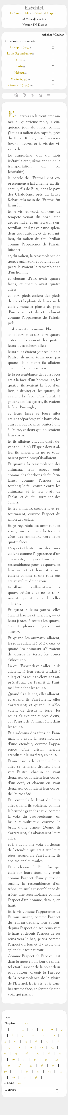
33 (46, 1060)
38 (42, 1066)
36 (19, 1066)
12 (54, 1036)
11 (43, 1036)
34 (56, 1060)
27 (37, 1054)
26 (26, 1054)
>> (26, 1024)
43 (38, 1072)
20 (19, 1048)
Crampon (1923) (19, 47)
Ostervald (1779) (18, 86)
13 (5, 1042)
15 (26, 1042)
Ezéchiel (37, 13)
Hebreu (19, 73)
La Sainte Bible (20, 13)
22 (41, 1048)
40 (5, 1072)
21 (31, 1048)
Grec (19, 60)
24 (5, 1054)
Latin (19, 67)
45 (60, 1072)
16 (36, 1042)
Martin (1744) (19, 79)
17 (47, 1042)
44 (49, 1072)
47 (24, 1078)
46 (13, 1078)
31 (24, 1060)
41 (16, 1072)
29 (60, 1054)
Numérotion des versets (20, 41)
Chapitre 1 (52, 13)
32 (35, 1060)
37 (31, 1066)
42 (27, 1072)
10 (33, 1036)
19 (9, 1048)
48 (36, 1078)
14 (15, 1042)
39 (53, 1066)
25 (16, 1054)
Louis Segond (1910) (19, 54)
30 (13, 1060)
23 (52, 1048)
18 (58, 1042)
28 (49, 1054)
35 (9, 1066)
